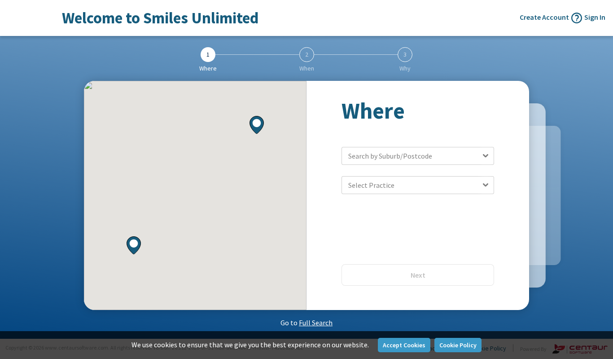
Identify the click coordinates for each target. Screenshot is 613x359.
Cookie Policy (458, 345)
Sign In (594, 17)
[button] (257, 125)
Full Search (316, 322)
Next (418, 274)
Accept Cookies (404, 345)
